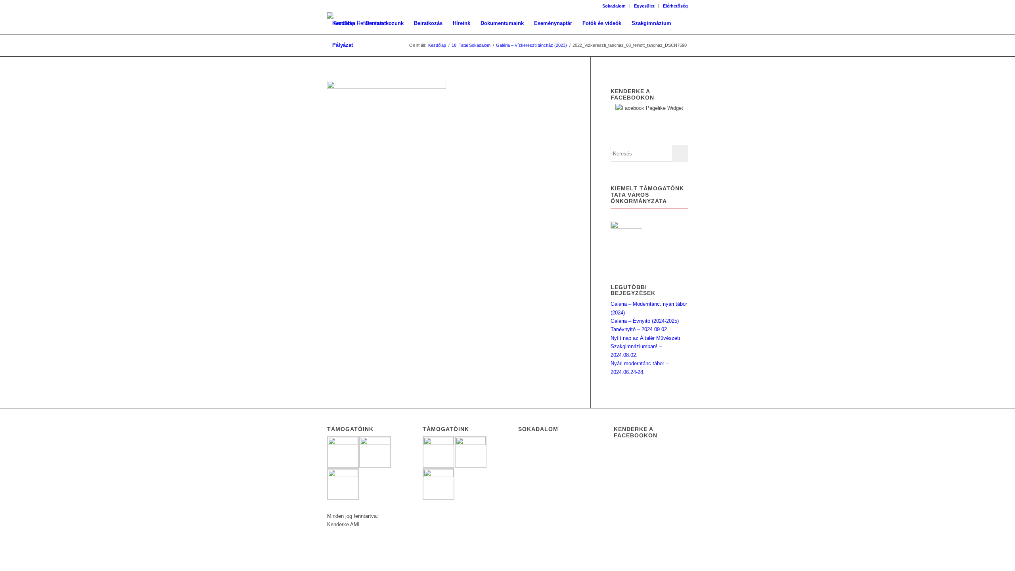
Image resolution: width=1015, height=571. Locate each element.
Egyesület (644, 6)
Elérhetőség (675, 6)
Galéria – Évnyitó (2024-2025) (645, 321)
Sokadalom (614, 6)
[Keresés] (365, 45)
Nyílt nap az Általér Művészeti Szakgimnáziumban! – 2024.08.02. (645, 346)
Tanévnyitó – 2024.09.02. (639, 329)
